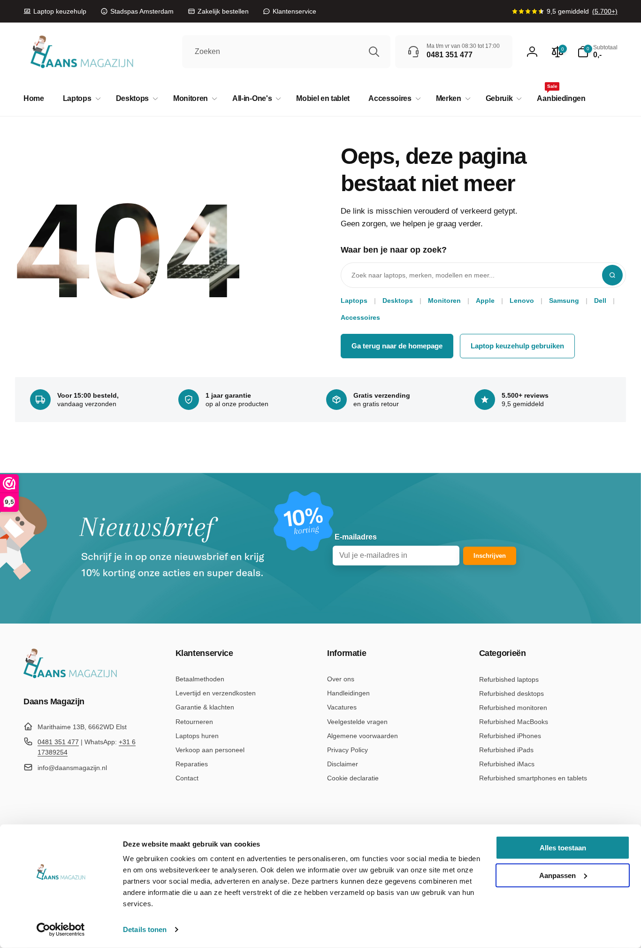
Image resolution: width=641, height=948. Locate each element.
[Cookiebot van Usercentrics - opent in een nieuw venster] (61, 930)
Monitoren (444, 300)
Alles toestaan (563, 848)
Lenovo (522, 300)
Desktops (397, 300)
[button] (80, 98)
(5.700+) (605, 11)
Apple (485, 300)
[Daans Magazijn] (70, 676)
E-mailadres (356, 537)
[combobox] (286, 51)
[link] (54, 11)
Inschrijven (489, 555)
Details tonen (145, 929)
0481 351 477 (58, 742)
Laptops (354, 300)
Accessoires (360, 317)
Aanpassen (557, 875)
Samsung (564, 300)
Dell (600, 300)
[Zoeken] (374, 51)
